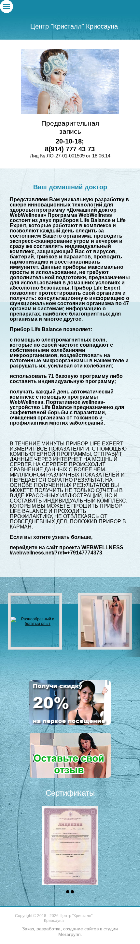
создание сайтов (81, 928)
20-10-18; (70, 141)
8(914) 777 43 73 (70, 149)
